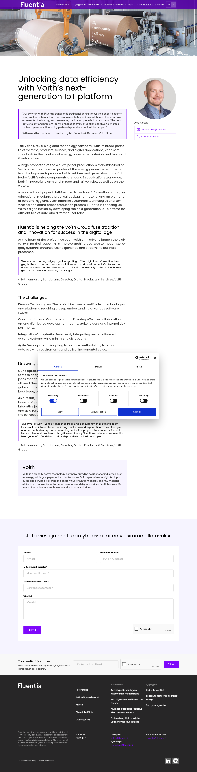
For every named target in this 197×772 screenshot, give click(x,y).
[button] (63, 4)
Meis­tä (131, 4)
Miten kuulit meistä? (35, 567)
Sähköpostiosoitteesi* (36, 581)
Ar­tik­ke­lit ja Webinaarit (115, 4)
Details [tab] (98, 367)
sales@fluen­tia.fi (119, 738)
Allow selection (98, 412)
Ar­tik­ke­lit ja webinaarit (87, 697)
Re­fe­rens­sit (82, 689)
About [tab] (139, 367)
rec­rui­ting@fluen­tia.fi (122, 745)
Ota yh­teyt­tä (157, 4)
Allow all (137, 412)
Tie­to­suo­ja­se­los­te (46, 760)
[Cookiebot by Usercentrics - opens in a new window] (137, 358)
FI (173, 4)
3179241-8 (81, 738)
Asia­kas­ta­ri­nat (95, 4)
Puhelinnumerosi (109, 552)
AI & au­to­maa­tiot (155, 690)
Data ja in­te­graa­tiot (156, 705)
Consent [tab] (58, 367)
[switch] (83, 401)
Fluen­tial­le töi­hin (84, 712)
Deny (60, 412)
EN (169, 4)
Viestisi (27, 596)
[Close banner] (155, 358)
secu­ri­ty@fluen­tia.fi (156, 738)
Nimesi (27, 552)
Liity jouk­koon (142, 4)
